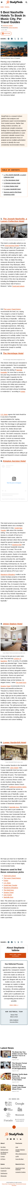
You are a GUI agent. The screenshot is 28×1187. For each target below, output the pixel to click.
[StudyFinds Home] (14, 2)
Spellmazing (4, 1173)
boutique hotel (17, 544)
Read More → (14, 1005)
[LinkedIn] (20, 1139)
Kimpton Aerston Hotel (14, 461)
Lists (17, 1147)
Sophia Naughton (13, 27)
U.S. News (4, 414)
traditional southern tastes (17, 787)
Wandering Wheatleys (8, 574)
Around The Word (5, 1168)
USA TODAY (14, 768)
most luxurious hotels (12, 245)
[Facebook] (14, 1139)
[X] (17, 1139)
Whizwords (3, 1176)
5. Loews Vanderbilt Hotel (12, 189)
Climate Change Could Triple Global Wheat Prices (19, 1087)
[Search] (26, 2)
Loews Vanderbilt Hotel (14, 742)
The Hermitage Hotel (13, 353)
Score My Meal (19, 1159)
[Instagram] (7, 1139)
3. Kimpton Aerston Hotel (12, 183)
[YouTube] (10, 1139)
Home (2, 7)
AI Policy (3, 1159)
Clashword (3, 1170)
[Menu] (1, 2)
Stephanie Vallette (8, 25)
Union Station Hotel (12, 624)
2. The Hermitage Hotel (11, 180)
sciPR (17, 1156)
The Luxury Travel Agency (12, 309)
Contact (3, 1156)
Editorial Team (4, 1149)
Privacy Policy (5, 1183)
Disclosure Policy (11, 1183)
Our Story (3, 1147)
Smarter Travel (5, 686)
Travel (7, 7)
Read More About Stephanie (15, 955)
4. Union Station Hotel (11, 186)
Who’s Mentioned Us (21, 1154)
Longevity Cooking (20, 1172)
